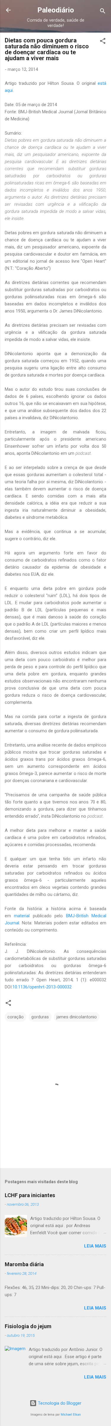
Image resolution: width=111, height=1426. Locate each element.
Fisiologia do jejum (28, 1326)
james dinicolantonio (77, 1017)
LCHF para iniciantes (30, 1195)
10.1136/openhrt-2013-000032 (42, 987)
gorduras (40, 1017)
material (22, 915)
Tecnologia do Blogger (59, 1403)
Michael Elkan (71, 1415)
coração (15, 1017)
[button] (102, 42)
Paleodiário (55, 10)
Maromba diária (24, 1264)
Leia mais (95, 1246)
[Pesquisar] (102, 12)
